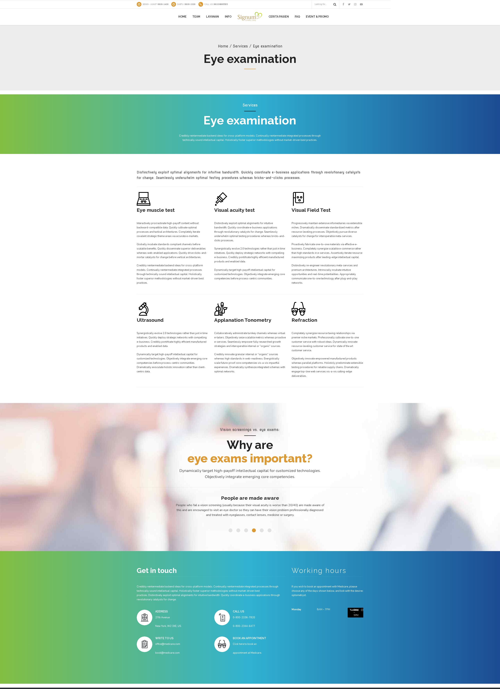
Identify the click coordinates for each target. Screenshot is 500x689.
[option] (250, 507)
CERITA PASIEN (279, 16)
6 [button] (269, 530)
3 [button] (246, 530)
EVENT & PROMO (317, 16)
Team (196, 16)
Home (182, 16)
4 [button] (254, 530)
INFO (228, 16)
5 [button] (262, 530)
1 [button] (230, 530)
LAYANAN (212, 16)
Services (240, 46)
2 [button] (238, 530)
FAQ (297, 16)
